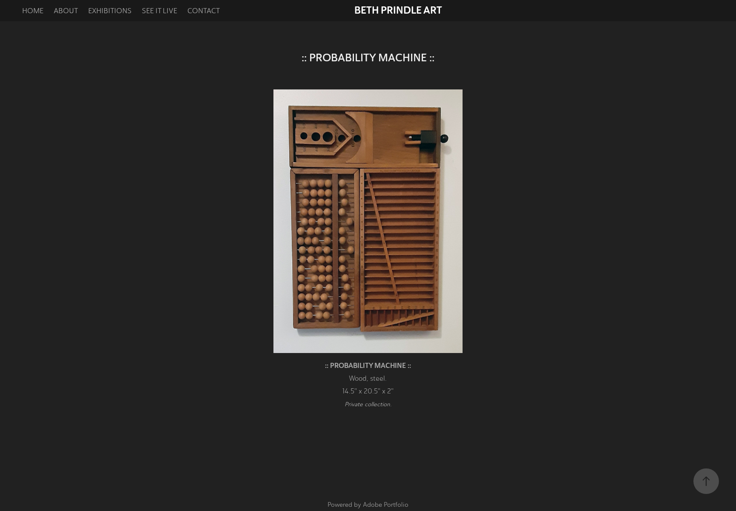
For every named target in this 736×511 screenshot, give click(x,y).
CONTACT (203, 10)
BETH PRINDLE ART (398, 10)
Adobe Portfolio (385, 504)
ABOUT (66, 10)
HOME (32, 10)
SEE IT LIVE (159, 10)
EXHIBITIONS (110, 10)
